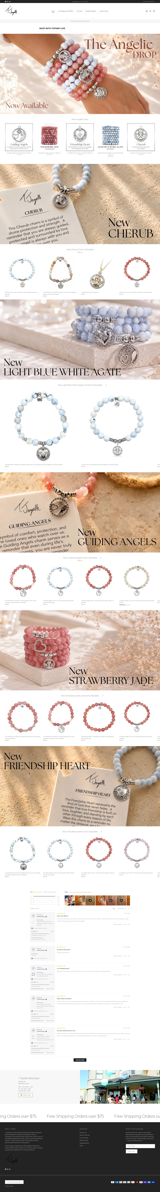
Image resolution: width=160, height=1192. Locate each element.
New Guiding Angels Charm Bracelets (80, 558)
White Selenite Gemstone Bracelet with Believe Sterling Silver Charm (45, 1006)
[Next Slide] (128, 900)
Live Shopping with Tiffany (65, 11)
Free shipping (75, 1)
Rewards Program (91, 11)
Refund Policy (84, 1140)
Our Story (79, 11)
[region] (97, 900)
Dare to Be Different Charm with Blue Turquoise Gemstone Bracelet (45, 923)
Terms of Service (85, 1135)
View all (79, 252)
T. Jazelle (11, 1186)
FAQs (81, 1145)
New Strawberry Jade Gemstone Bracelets (80, 696)
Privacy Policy (84, 1138)
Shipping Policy (84, 1143)
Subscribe (131, 1151)
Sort (114, 908)
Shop (53, 11)
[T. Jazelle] (11, 11)
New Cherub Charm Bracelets (80, 249)
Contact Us (83, 1132)
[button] (70, 900)
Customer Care (103, 11)
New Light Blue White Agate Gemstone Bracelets (80, 385)
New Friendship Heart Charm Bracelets (80, 831)
